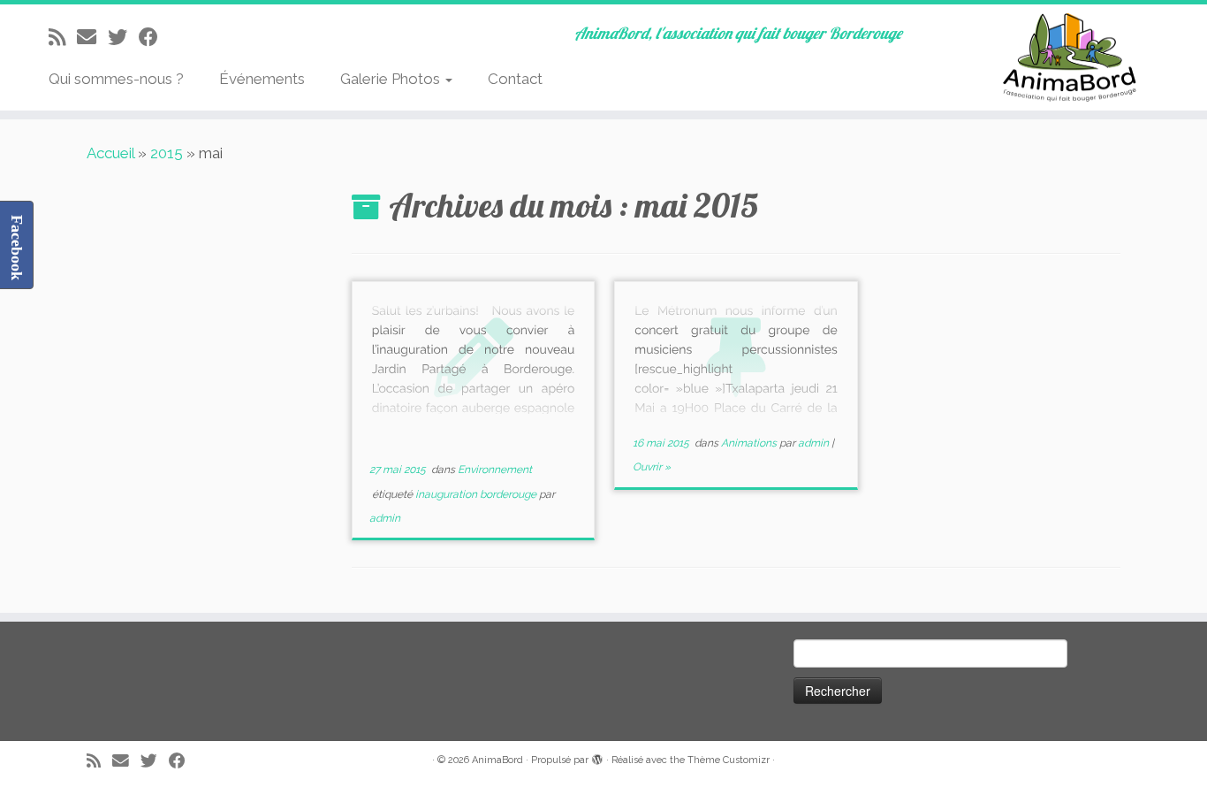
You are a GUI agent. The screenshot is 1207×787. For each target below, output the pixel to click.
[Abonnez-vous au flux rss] (63, 37)
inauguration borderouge (477, 494)
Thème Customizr (728, 760)
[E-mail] (92, 37)
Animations (750, 443)
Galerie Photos (392, 79)
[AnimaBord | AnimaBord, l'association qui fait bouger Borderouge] (1068, 57)
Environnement (495, 469)
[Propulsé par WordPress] (597, 757)
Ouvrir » (652, 467)
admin (384, 518)
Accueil (110, 153)
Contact (515, 79)
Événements (262, 79)
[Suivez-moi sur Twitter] (123, 37)
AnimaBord (497, 760)
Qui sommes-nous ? (116, 79)
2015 (166, 153)
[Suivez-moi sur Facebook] (154, 37)
